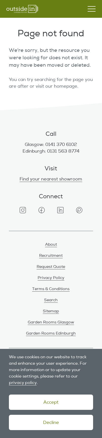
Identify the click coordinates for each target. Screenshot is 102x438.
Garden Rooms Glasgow (51, 322)
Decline (51, 422)
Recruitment (51, 255)
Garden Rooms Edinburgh (51, 333)
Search (51, 300)
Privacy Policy (51, 277)
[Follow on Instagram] (22, 210)
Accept (50, 402)
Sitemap (51, 311)
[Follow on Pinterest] (79, 210)
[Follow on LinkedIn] (60, 210)
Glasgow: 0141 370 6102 (51, 144)
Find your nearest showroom (51, 179)
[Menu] (92, 9)
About (51, 244)
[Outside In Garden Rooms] (22, 9)
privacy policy (23, 382)
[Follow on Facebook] (41, 210)
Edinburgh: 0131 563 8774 (51, 151)
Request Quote (51, 266)
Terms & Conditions (51, 288)
